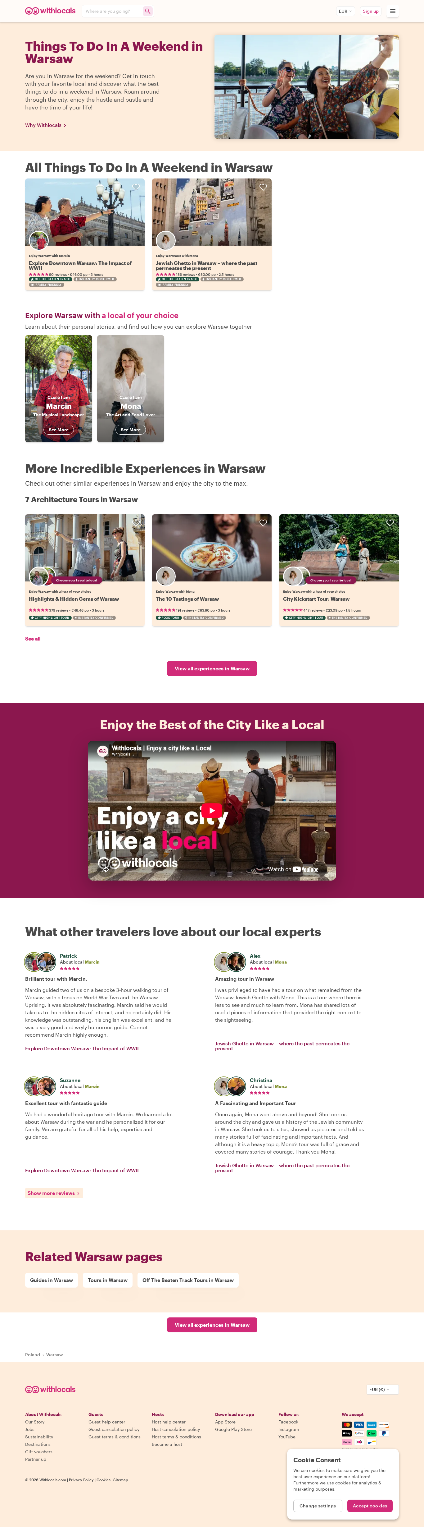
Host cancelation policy (176, 1429)
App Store (225, 1421)
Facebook (288, 1421)
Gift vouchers (38, 1451)
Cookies (104, 1480)
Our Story (34, 1421)
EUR (343, 11)
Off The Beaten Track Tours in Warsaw (188, 1280)
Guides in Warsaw (51, 1280)
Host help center (169, 1421)
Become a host (167, 1444)
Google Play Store (233, 1429)
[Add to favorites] (136, 187)
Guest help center (106, 1421)
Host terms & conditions (176, 1436)
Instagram (288, 1429)
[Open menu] (392, 11)
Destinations (38, 1444)
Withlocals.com (52, 1480)
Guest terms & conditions (114, 1436)
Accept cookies (370, 1505)
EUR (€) (377, 1389)
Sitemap (120, 1480)
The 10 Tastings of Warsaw (187, 599)
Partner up (35, 1459)
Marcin (92, 962)
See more (59, 429)
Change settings (318, 1505)
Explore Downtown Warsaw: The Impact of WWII (80, 265)
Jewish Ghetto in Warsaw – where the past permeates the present (206, 265)
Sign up (371, 11)
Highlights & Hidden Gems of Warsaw (74, 599)
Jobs (29, 1429)
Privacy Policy (81, 1480)
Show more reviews (51, 1193)
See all (32, 638)
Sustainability (39, 1436)
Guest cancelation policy (113, 1429)
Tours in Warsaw (108, 1280)
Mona (281, 962)
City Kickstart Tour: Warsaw (316, 599)
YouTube (286, 1436)
